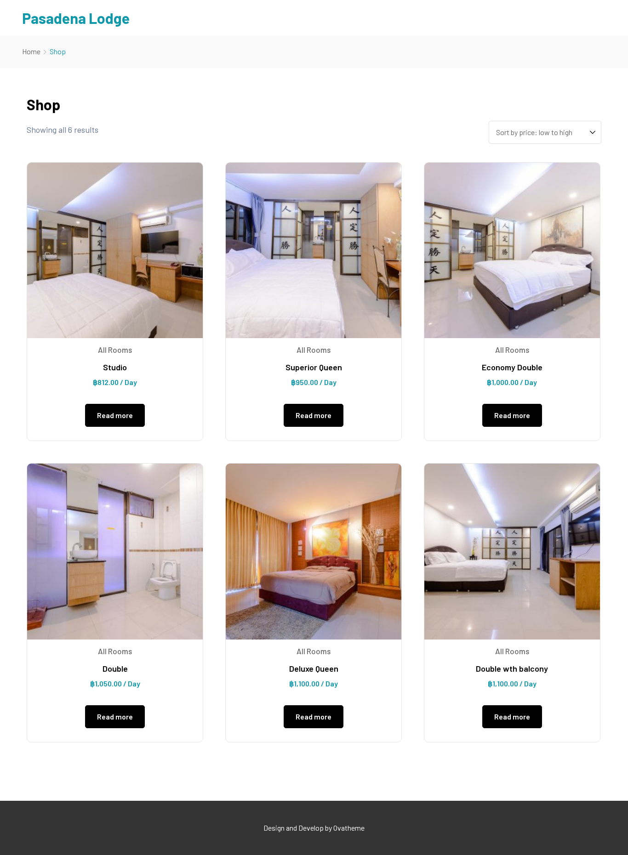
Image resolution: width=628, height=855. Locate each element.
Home (31, 51)
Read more (115, 415)
